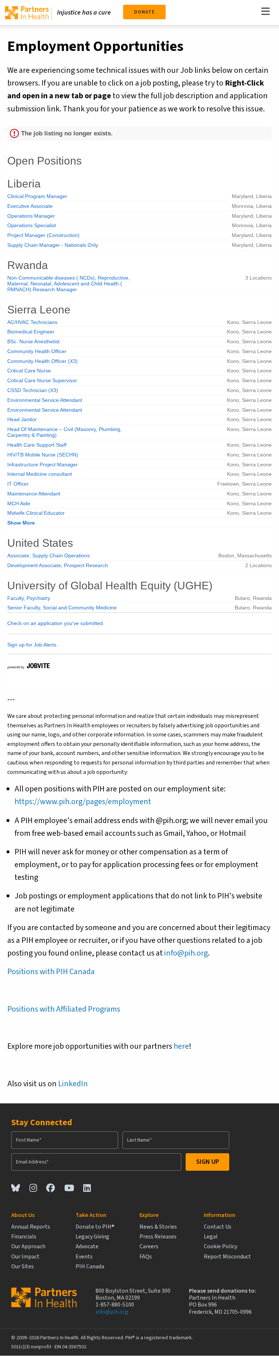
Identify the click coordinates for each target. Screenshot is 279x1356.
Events (84, 1256)
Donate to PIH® (95, 1226)
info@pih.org (186, 953)
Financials (23, 1236)
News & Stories (158, 1226)
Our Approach (28, 1246)
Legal (211, 1236)
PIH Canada (90, 1266)
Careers (149, 1246)
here (181, 1046)
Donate (144, 12)
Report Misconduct (227, 1256)
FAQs (146, 1256)
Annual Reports (30, 1226)
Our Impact (25, 1256)
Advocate (87, 1246)
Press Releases (158, 1236)
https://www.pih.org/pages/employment (83, 801)
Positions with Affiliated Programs (63, 1009)
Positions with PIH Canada (51, 971)
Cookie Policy (220, 1246)
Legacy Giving (92, 1236)
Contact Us (217, 1226)
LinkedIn (73, 1084)
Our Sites (22, 1266)
